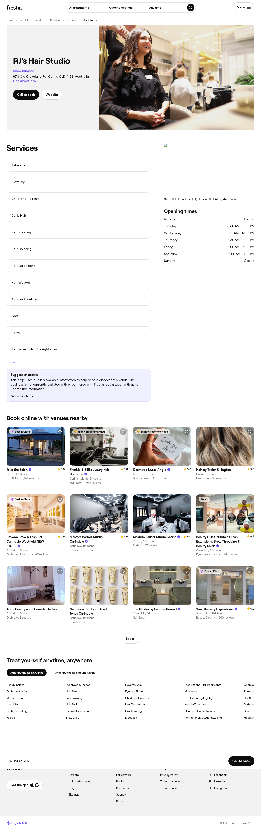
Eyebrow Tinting (17, 711)
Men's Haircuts (16, 698)
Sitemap (74, 794)
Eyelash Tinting (134, 691)
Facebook (220, 775)
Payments (122, 788)
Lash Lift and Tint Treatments (203, 684)
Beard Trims (251, 711)
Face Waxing (74, 698)
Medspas (131, 717)
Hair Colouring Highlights (200, 698)
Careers (74, 775)
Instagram (220, 788)
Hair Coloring (133, 711)
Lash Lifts (13, 704)
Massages (191, 691)
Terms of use (168, 788)
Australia (40, 20)
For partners (124, 775)
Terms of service (170, 781)
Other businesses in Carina (26, 672)
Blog (71, 788)
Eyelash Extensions (78, 711)
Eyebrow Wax (133, 684)
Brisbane (55, 20)
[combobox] (85, 7)
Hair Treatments (135, 704)
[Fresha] (14, 7)
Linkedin (219, 781)
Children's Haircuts (137, 698)
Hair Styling (73, 704)
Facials (11, 717)
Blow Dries (72, 717)
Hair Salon (24, 20)
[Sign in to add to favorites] (60, 431)
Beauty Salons (15, 684)
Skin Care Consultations (200, 711)
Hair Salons (73, 691)
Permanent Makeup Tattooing (203, 717)
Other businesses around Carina (75, 672)
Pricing (120, 781)
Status (120, 801)
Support (121, 794)
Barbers (249, 704)
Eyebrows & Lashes (78, 684)
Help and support (79, 781)
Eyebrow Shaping (17, 691)
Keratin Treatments (197, 704)
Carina (69, 20)
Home (10, 20)
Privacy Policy (169, 775)
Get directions (24, 81)
